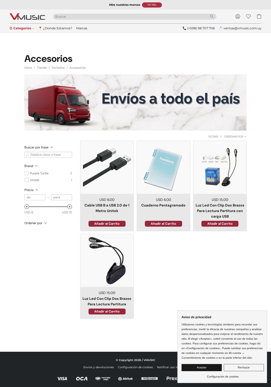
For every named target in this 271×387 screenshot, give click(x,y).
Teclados (58, 68)
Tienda (42, 68)
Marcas (81, 28)
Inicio (28, 68)
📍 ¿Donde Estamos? (55, 28)
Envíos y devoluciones (98, 367)
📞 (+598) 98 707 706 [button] (199, 28)
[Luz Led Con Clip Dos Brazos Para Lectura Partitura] (107, 260)
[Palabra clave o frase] (27, 155)
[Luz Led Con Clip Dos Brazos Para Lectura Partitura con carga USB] (219, 167)
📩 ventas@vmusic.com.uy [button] (240, 28)
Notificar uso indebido (172, 367)
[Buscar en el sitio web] (212, 16)
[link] (223, 375)
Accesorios (77, 68)
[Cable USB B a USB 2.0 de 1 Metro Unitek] (107, 167)
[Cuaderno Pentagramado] (163, 167)
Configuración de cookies (135, 367)
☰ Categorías (21, 28)
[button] (152, 5)
